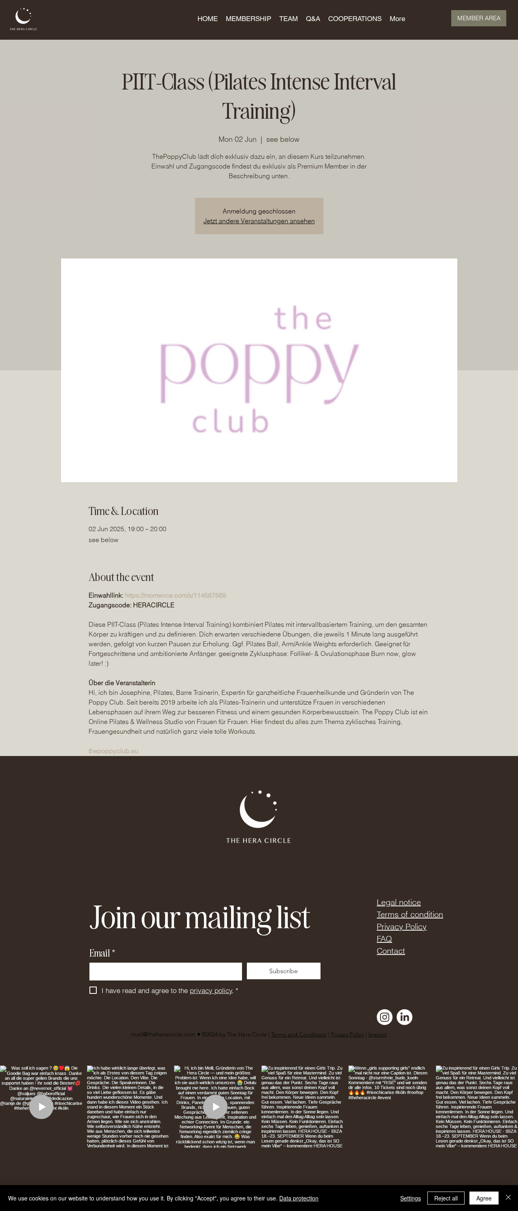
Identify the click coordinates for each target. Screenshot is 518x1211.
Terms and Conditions (299, 1034)
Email (102, 952)
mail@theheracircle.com (163, 1034)
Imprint (377, 1034)
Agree (484, 1198)
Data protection (298, 1198)
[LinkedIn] (404, 1017)
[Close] (508, 1198)
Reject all (446, 1198)
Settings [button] (410, 1198)
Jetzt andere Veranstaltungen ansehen (259, 221)
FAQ (384, 938)
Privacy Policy (402, 926)
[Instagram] (385, 1017)
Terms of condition (410, 914)
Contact (391, 951)
